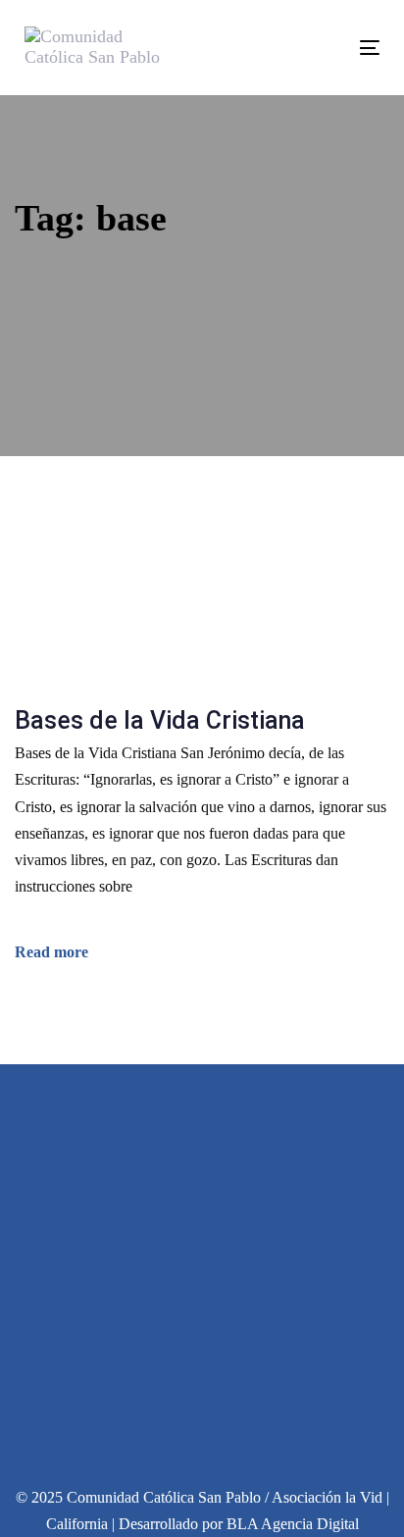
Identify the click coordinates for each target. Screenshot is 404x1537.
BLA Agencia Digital (293, 1523)
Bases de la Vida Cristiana (160, 720)
